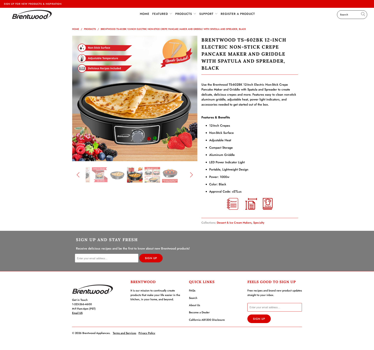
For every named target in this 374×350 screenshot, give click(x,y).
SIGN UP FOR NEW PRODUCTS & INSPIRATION (33, 4)
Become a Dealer (199, 312)
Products (184, 14)
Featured (160, 14)
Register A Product (238, 14)
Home (144, 14)
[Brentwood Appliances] (32, 14)
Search (193, 298)
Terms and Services (124, 333)
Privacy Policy (146, 333)
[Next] (191, 98)
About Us (194, 305)
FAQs (192, 290)
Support (207, 14)
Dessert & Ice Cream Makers (234, 223)
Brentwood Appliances (96, 333)
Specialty (258, 223)
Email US (77, 313)
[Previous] (79, 98)
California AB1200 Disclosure (207, 320)
